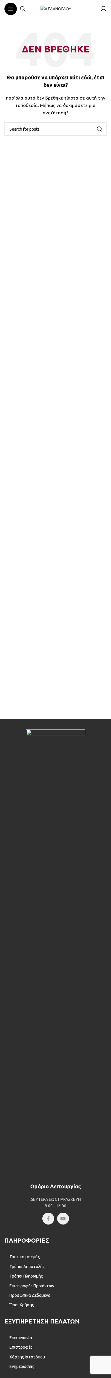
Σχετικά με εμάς (24, 1256)
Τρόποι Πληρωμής (26, 1276)
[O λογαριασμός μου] (104, 9)
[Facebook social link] (48, 1219)
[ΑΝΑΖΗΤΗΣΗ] (100, 129)
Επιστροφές (21, 1347)
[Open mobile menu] (10, 9)
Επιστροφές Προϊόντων (31, 1285)
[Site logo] (55, 8)
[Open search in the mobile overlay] (23, 8)
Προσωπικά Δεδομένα (30, 1295)
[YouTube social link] (63, 1219)
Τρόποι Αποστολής (27, 1266)
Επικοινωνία (20, 1337)
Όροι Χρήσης (21, 1304)
